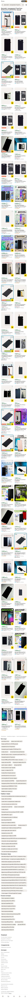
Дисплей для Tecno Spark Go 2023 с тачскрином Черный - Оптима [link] (20, 505)
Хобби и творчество (5, 967)
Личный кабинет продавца (6, 937)
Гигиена (2, 957)
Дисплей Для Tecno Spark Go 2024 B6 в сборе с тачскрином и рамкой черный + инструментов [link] (7, 255)
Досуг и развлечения (5, 952)
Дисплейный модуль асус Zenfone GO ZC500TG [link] (7, 156)
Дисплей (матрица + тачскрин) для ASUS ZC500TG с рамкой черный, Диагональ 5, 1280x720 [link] (20, 82)
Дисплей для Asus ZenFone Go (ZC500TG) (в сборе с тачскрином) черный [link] (7, 82)
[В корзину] (12, 27)
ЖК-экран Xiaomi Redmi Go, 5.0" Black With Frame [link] (7, 727)
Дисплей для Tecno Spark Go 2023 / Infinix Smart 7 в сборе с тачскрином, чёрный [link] (7, 629)
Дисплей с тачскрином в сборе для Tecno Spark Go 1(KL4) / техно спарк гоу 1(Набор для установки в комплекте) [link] (20, 255)
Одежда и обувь (4, 960)
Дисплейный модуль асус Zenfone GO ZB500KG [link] (7, 604)
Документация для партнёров (7, 940)
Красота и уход (4, 966)
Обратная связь (4, 985)
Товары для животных (5, 976)
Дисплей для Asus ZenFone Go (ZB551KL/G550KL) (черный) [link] (20, 604)
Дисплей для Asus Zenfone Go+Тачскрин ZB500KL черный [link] (20, 305)
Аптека (2, 964)
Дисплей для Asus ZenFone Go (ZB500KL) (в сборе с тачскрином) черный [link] (7, 356)
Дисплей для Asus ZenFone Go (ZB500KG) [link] (20, 579)
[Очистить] (22, 4)
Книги (2, 971)
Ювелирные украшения (5, 981)
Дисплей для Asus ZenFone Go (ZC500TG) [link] (20, 156)
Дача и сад (3, 969)
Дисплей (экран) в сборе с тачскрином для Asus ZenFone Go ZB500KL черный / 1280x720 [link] (7, 382)
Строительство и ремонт (6, 978)
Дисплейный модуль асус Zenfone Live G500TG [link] (20, 702)
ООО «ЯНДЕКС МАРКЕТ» (9, 991)
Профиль (25, 996)
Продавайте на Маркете (6, 938)
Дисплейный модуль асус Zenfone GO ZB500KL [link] (7, 528)
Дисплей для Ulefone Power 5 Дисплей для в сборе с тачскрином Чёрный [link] (7, 553)
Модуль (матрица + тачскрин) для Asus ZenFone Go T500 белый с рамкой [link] (7, 332)
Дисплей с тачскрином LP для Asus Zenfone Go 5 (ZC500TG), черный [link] (7, 32)
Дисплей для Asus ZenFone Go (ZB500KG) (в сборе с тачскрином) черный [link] (7, 305)
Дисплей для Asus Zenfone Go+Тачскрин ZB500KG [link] (7, 405)
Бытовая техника (4, 955)
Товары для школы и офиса (6, 972)
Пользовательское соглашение (7, 984)
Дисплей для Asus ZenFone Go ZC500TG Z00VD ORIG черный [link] (7, 231)
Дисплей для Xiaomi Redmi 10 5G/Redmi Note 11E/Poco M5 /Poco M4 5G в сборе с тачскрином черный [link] (20, 429)
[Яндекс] (10, 993)
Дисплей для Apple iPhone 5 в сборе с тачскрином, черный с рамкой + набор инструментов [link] (20, 529)
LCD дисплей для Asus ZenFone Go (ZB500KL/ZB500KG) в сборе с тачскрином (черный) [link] (20, 332)
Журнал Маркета (4, 989)
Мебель (2, 954)
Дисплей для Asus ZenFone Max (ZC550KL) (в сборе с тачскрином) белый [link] (20, 553)
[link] (5, 741)
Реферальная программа (6, 947)
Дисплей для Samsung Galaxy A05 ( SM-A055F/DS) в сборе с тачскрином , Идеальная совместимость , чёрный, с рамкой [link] (20, 206)
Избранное (14, 996)
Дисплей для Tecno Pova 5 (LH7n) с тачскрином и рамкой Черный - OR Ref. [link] (7, 480)
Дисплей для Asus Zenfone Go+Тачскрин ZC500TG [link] (7, 108)
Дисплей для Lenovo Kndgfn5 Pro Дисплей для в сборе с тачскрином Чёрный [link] (20, 677)
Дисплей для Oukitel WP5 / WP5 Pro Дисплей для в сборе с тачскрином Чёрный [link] (7, 677)
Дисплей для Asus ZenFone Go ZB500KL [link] (20, 480)
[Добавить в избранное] (12, 13)
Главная (3, 996)
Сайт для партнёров (5, 942)
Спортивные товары (5, 974)
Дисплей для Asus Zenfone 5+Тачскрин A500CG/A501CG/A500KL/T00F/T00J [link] (20, 405)
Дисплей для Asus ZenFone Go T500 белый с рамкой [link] (20, 356)
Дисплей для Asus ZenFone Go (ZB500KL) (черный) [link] (20, 382)
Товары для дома (4, 962)
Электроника (3, 959)
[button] (26, 5)
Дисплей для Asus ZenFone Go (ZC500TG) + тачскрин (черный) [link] (7, 57)
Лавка (8, 996)
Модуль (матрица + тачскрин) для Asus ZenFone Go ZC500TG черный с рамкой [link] (20, 57)
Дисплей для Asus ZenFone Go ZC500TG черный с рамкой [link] (20, 32)
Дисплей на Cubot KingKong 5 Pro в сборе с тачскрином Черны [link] (7, 280)
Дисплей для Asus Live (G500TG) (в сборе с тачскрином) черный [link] (6, 429)
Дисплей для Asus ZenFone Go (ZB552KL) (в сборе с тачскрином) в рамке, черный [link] (7, 455)
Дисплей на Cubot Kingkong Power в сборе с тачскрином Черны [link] (20, 280)
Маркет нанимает (4, 987)
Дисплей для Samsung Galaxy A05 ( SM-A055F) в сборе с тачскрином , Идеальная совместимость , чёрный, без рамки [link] (20, 231)
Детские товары (4, 979)
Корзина (19, 996)
